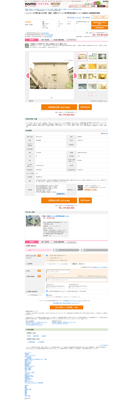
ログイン (101, 6)
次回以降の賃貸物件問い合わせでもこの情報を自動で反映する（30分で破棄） (67, 291)
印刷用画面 (87, 17)
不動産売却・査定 (29, 376)
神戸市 (60, 9)
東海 (26, 390)
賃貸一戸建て (28, 363)
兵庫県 (55, 9)
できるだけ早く (52, 264)
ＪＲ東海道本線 (31, 342)
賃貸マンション (28, 360)
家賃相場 (27, 364)
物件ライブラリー (29, 381)
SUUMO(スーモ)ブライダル (37, 5)
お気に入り (76, 6)
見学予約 (100, 27)
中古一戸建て (28, 369)
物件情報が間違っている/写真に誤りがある (36, 322)
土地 (26, 371)
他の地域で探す (55, 6)
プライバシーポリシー (77, 300)
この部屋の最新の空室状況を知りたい (57, 255)
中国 (26, 394)
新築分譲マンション (29, 365)
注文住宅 (27, 373)
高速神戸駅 (36, 336)
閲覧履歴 (84, 6)
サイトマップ (28, 352)
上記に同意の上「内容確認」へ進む (66, 307)
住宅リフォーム (28, 375)
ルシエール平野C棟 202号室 (74, 9)
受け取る (50, 295)
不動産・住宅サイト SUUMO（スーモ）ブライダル (37, 9)
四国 (26, 393)
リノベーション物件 (29, 372)
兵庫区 (64, 9)
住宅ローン (27, 380)
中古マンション (28, 367)
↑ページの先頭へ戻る (104, 345)
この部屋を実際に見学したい (55, 258)
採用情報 (29, 358)
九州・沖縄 (27, 395)
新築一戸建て (28, 368)
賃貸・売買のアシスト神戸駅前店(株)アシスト (56, 216)
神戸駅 (29, 336)
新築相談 (27, 377)
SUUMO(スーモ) (106, 2)
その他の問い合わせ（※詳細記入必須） (58, 260)
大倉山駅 (43, 336)
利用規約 (66, 300)
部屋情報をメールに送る (75, 17)
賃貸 (52, 9)
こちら (105, 101)
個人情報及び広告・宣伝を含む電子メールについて (65, 303)
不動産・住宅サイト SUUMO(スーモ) (34, 359)
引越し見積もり (28, 378)
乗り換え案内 (45, 33)
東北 (26, 386)
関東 (26, 388)
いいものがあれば (63, 264)
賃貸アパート (28, 362)
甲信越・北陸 (28, 389)
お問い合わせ (28, 356)
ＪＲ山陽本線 (41, 342)
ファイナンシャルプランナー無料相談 (34, 382)
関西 (26, 392)
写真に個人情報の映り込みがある (34, 325)
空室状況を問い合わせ (99, 23)
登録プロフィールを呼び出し (101, 267)
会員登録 (93, 6)
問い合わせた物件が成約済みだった (34, 323)
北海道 (26, 385)
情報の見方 (105, 133)
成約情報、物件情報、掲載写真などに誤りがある (64, 322)
